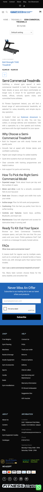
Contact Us (25, 339)
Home (5, 2)
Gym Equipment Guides (10, 435)
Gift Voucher (26, 398)
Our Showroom (33, 2)
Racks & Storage (7, 355)
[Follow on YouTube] (26, 479)
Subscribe (21, 317)
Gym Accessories (8, 365)
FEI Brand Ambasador (29, 388)
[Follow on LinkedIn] (21, 479)
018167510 (25, 440)
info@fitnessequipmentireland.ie (31, 432)
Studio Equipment (8, 360)
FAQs (23, 344)
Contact (12, 2)
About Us (5, 420)
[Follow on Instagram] (10, 479)
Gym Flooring (6, 344)
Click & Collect (26, 370)
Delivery (24, 365)
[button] (24, 5)
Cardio (4, 375)
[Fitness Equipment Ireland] (21, 12)
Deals (4, 380)
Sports (4, 370)
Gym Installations (8, 385)
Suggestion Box (27, 393)
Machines (5, 349)
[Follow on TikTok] (15, 479)
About (19, 2)
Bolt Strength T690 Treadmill (10, 63)
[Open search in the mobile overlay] (7, 12)
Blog (24, 2)
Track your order (27, 349)
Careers (4, 425)
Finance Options (27, 360)
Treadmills (16, 20)
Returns (24, 355)
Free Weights (6, 339)
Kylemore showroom (29, 117)
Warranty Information (29, 383)
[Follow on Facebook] (4, 479)
